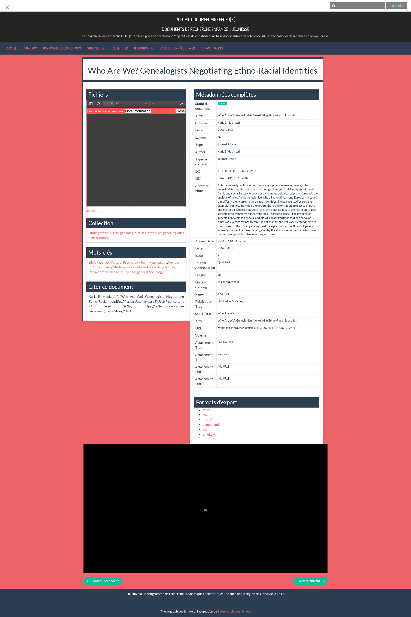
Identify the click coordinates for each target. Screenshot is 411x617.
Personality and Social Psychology (150, 267)
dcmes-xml (211, 424)
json (205, 429)
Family (146, 262)
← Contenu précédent (103, 581)
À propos (30, 48)
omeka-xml (211, 434)
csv (205, 414)
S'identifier (120, 48)
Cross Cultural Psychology (120, 262)
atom (206, 410)
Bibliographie (143, 48)
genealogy (159, 262)
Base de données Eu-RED (177, 48)
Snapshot (93, 210)
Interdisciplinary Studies (106, 267)
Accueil (11, 48)
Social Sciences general (131, 272)
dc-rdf (207, 419)
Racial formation (101, 272)
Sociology (156, 272)
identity (173, 262)
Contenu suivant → (310, 581)
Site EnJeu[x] (96, 48)
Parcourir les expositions (62, 48)
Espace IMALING (212, 48)
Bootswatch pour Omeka (234, 611)
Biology (94, 262)
